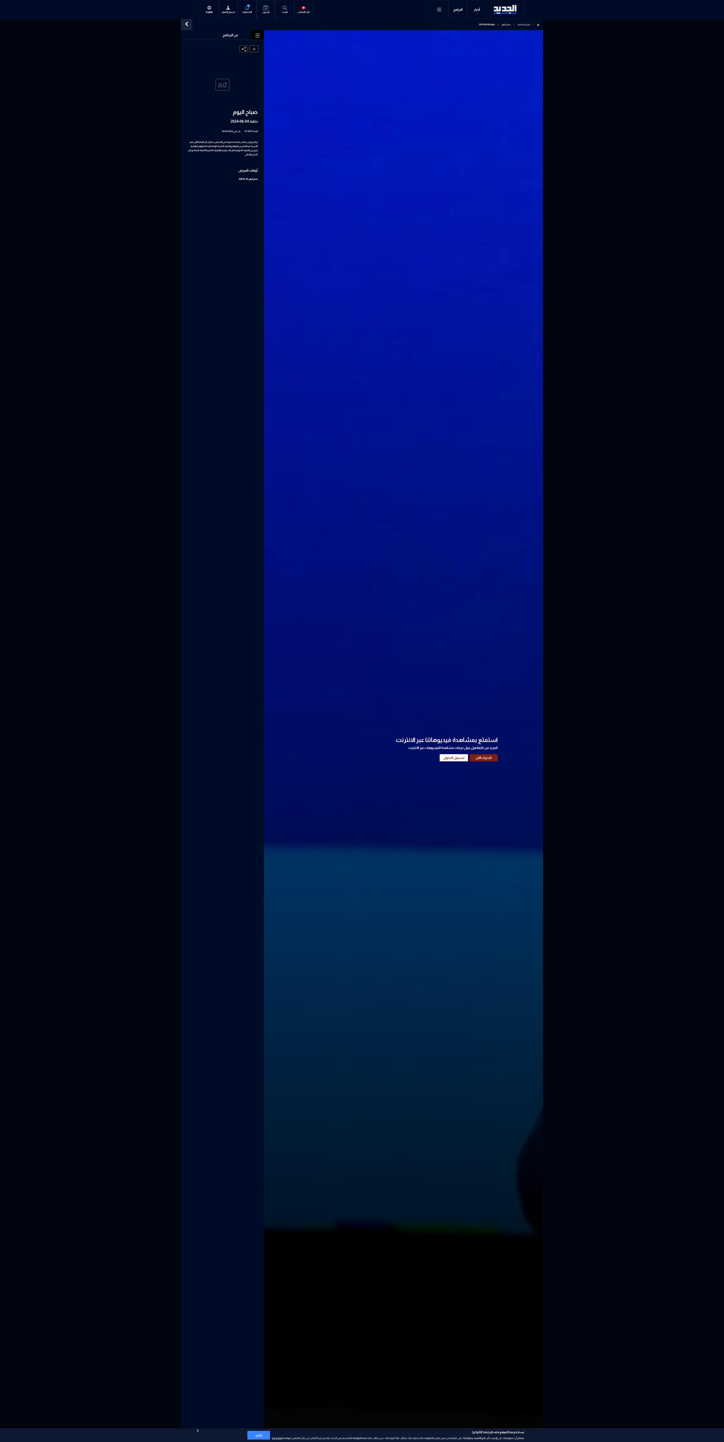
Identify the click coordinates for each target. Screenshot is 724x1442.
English (209, 12)
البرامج (458, 10)
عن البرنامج (230, 35)
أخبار (477, 10)
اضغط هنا (277, 1438)
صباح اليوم (506, 24)
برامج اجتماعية (524, 24)
